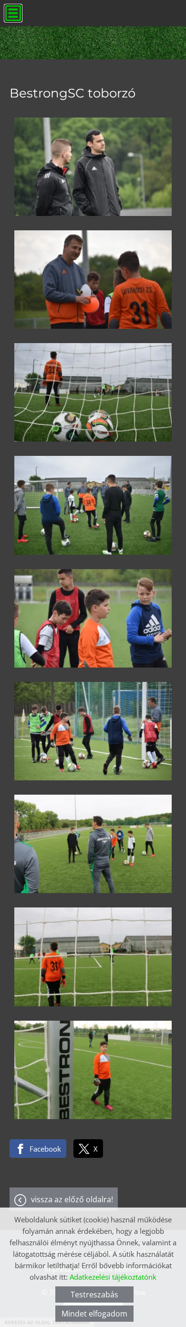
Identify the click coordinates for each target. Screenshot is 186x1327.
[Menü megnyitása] (13, 13)
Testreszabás (94, 1294)
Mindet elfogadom (94, 1313)
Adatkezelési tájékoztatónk (113, 1277)
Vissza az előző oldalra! (72, 1199)
